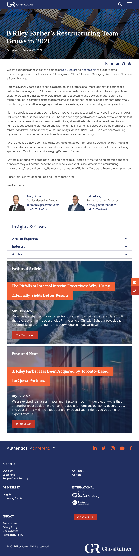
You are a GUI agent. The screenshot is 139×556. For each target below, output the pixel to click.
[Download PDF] (129, 63)
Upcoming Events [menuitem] (12, 498)
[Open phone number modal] (135, 290)
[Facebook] (131, 448)
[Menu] (129, 4)
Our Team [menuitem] (8, 470)
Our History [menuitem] (78, 470)
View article (25, 334)
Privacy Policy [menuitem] (10, 527)
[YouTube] (122, 448)
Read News (23, 423)
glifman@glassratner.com (43, 205)
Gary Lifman (34, 196)
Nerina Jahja (89, 69)
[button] (106, 63)
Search (119, 4)
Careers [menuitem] (76, 474)
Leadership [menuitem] (9, 474)
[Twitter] (104, 448)
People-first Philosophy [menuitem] (15, 478)
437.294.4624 (98, 209)
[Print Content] (123, 63)
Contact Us (85, 517)
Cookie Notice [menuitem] (10, 530)
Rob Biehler (68, 69)
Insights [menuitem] (7, 494)
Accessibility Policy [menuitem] (13, 534)
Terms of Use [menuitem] (10, 523)
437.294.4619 (38, 209)
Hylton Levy (93, 196)
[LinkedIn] (95, 448)
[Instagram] (113, 448)
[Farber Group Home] (20, 4)
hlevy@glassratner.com (101, 205)
